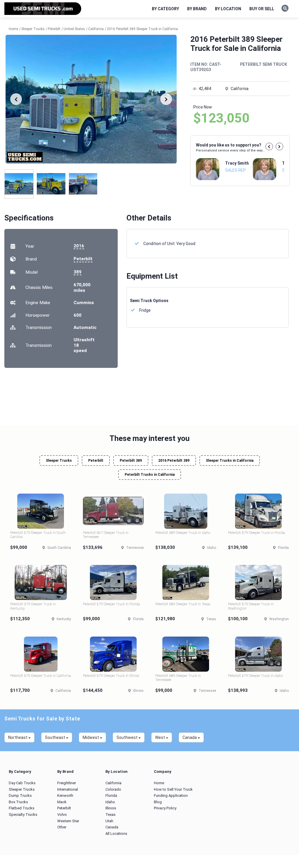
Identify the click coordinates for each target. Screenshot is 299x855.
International (67, 789)
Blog (158, 802)
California (113, 783)
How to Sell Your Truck (173, 789)
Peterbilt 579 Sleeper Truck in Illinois (111, 676)
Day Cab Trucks (22, 783)
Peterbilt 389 (131, 460)
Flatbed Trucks (21, 808)
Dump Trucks (20, 795)
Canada (111, 827)
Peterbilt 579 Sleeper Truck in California (40, 676)
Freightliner (66, 783)
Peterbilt (83, 258)
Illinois (110, 808)
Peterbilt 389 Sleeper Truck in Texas (182, 604)
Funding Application (171, 795)
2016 (79, 246)
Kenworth (65, 795)
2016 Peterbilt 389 (174, 460)
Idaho (110, 802)
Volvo (62, 814)
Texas (110, 814)
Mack (62, 802)
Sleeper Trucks (59, 460)
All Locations (116, 833)
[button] (269, 146)
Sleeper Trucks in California (229, 460)
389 (77, 272)
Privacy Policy (165, 808)
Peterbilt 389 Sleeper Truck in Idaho (182, 533)
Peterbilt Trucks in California (150, 475)
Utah (109, 821)
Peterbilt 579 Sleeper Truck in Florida (256, 533)
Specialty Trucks (23, 814)
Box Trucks (18, 802)
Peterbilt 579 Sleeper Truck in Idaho (255, 676)
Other (61, 827)
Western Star (68, 821)
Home (159, 783)
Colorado (113, 789)
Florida (111, 795)
